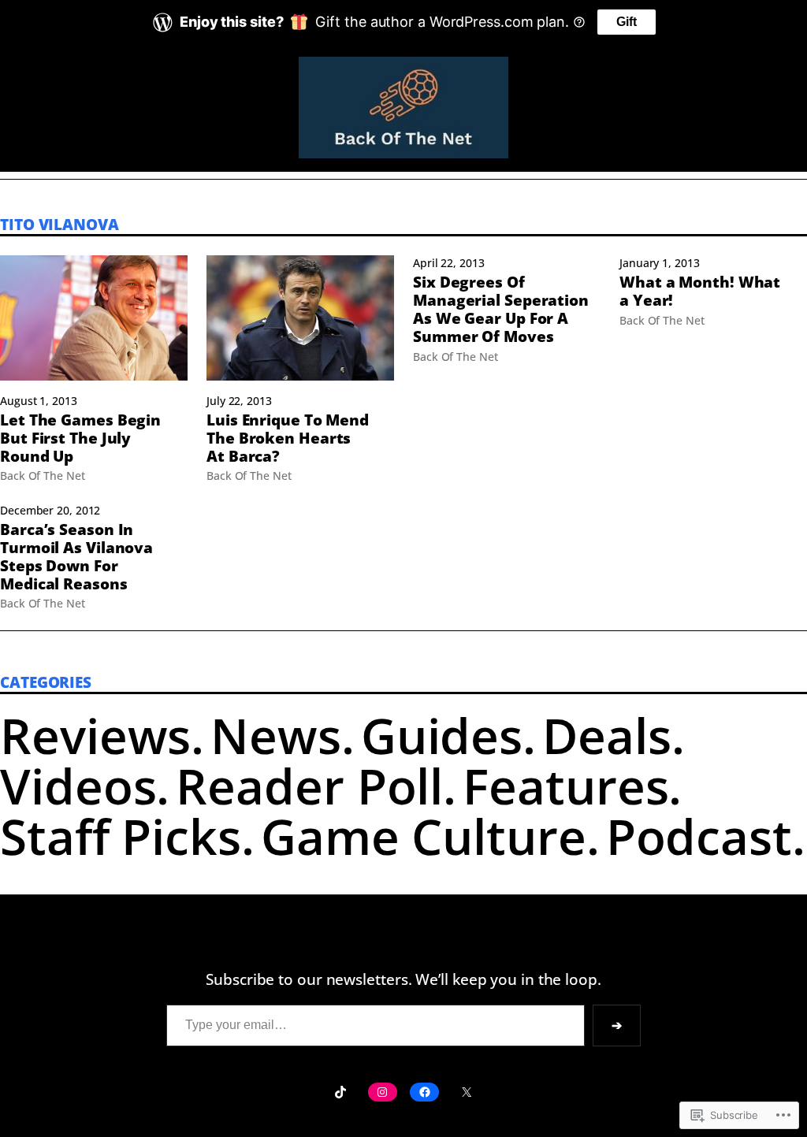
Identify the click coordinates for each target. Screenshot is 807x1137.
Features (565, 785)
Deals (606, 734)
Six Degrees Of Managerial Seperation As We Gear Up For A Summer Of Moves (501, 309)
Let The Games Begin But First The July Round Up (80, 438)
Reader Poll (309, 785)
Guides (442, 734)
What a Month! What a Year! (699, 291)
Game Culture (423, 835)
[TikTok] (340, 1092)
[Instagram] (382, 1092)
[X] (466, 1092)
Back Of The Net (42, 475)
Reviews (95, 734)
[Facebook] (424, 1092)
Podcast (699, 835)
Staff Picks (120, 835)
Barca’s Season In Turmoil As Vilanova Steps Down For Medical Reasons (76, 557)
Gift (626, 21)
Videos (78, 785)
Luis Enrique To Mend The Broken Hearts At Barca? (287, 438)
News (275, 734)
